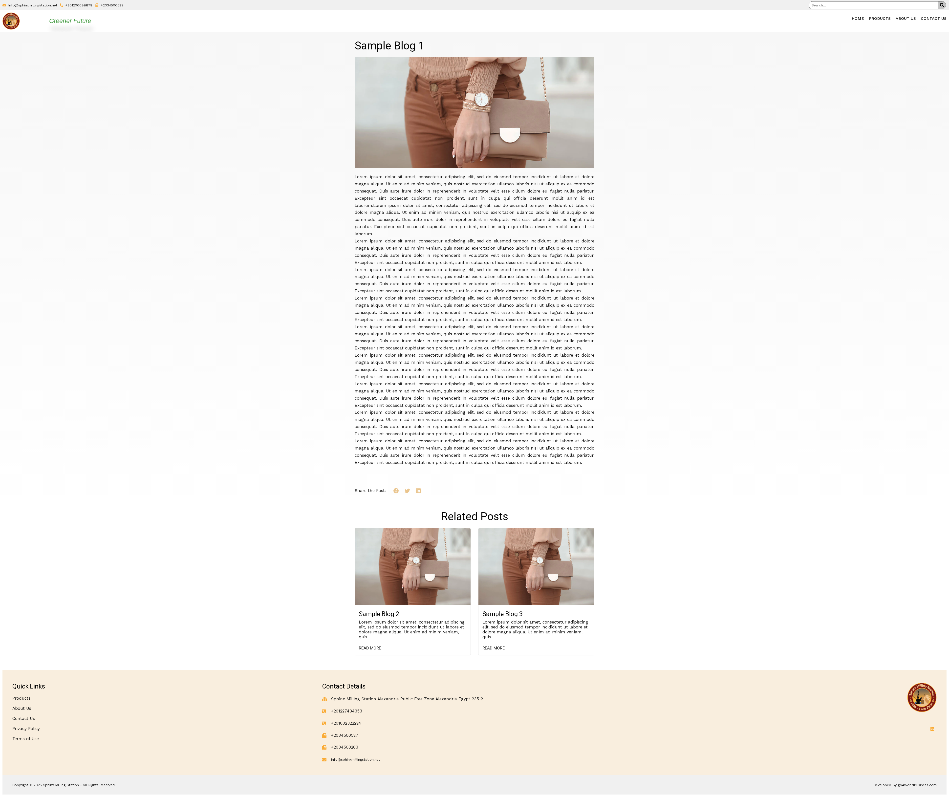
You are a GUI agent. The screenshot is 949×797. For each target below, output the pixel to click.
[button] (396, 491)
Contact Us (934, 18)
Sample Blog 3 (502, 614)
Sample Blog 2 (379, 614)
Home (858, 18)
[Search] (942, 5)
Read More (370, 648)
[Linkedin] (932, 729)
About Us (906, 18)
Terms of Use (25, 739)
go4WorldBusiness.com (917, 785)
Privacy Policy (26, 729)
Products (880, 18)
